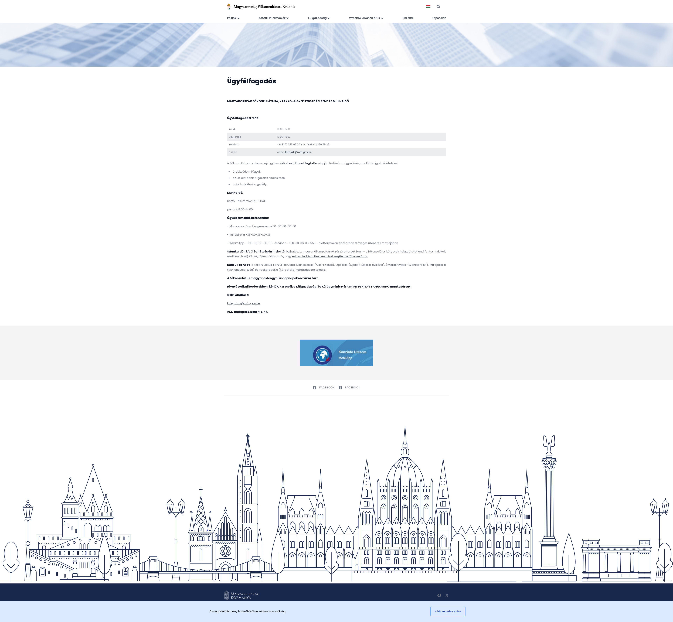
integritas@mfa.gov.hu (243, 303)
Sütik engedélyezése (448, 611)
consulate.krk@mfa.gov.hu (294, 152)
